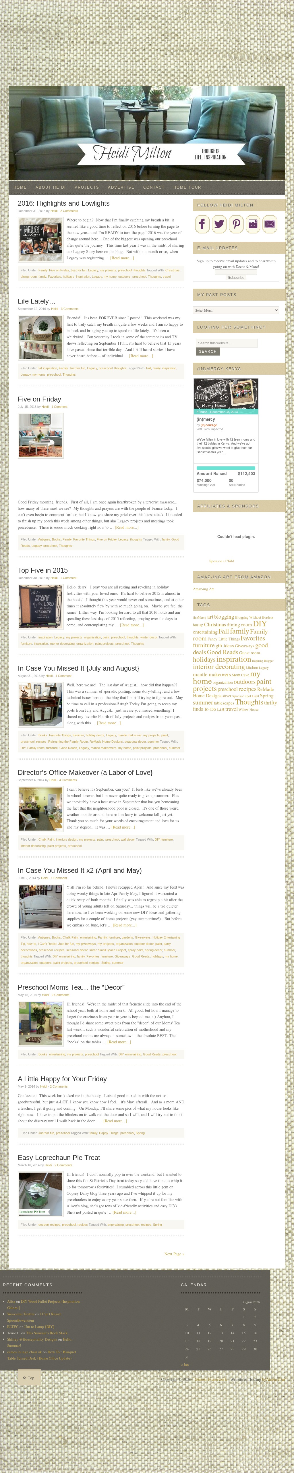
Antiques (44, 539)
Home (20, 187)
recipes (41, 741)
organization (92, 637)
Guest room (249, 652)
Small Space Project (112, 950)
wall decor (128, 839)
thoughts (140, 270)
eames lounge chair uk (24, 1351)
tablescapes (224, 703)
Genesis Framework (211, 1379)
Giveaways (143, 937)
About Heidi (51, 187)
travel (167, 276)
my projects (108, 270)
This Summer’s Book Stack (47, 1332)
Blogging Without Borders (254, 617)
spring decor (153, 950)
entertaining (88, 937)
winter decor (149, 637)
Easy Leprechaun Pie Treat (59, 1157)
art (210, 616)
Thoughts (154, 276)
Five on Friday (59, 270)
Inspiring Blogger (263, 661)
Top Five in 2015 (43, 570)
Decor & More (147, 97)
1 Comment (59, 406)
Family (42, 270)
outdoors (124, 276)
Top (31, 1378)
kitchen (252, 667)
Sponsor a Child (221, 560)
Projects (87, 187)
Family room (36, 748)
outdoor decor (144, 943)
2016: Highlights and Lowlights (64, 203)
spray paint (135, 950)
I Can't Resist (47, 943)
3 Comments (70, 308)
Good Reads (68, 748)
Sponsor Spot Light (245, 696)
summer (153, 741)
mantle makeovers (104, 748)
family (42, 276)
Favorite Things (84, 539)
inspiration (83, 276)
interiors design (66, 839)
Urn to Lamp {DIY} (39, 1326)
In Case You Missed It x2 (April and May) (80, 870)
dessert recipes (49, 1224)
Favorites (54, 276)
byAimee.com (273, 1379)
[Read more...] (122, 257)
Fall (148, 368)
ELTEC (13, 1326)
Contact (154, 187)
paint (106, 637)
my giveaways (86, 943)
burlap (198, 625)
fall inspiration (47, 368)
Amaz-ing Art (203, 588)
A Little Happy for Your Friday (62, 1079)
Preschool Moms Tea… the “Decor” (71, 987)
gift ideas (225, 645)
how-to (31, 943)
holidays (68, 276)
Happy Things (109, 1133)
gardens (127, 937)
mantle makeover (130, 735)
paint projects (104, 643)
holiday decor (95, 735)
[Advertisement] (147, 43)
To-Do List (214, 709)
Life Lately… (37, 301)
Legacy (93, 270)
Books (56, 539)
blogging (224, 616)
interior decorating (62, 643)
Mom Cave (240, 674)
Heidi (54, 211)
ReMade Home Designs (106, 741)
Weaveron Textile (20, 1313)
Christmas (172, 270)
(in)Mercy (199, 617)
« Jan (185, 1364)
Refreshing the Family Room (68, 741)
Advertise (121, 187)
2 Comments (69, 211)
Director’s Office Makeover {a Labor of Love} (85, 772)
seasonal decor (135, 741)
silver (92, 950)
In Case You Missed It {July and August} (78, 668)
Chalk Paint (46, 839)
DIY (23, 748)
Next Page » (174, 1253)
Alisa (11, 1301)
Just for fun (78, 270)
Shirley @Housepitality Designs (32, 1339)
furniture (26, 643)
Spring (105, 962)
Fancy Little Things (224, 639)
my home (110, 276)
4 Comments (68, 780)
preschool (125, 270)
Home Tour (187, 187)
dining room (29, 276)
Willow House (248, 709)
